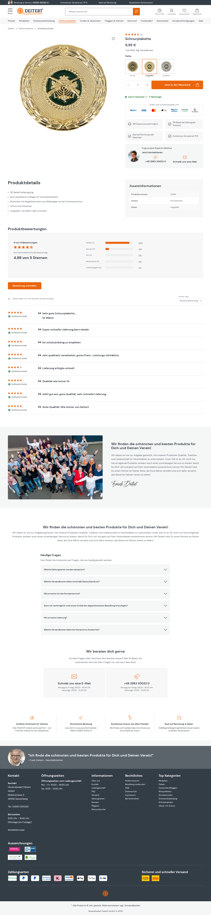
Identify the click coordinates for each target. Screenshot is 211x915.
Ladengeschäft (99, 788)
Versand (95, 795)
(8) (141, 35)
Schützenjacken (166, 802)
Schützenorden (166, 795)
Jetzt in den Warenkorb (177, 84)
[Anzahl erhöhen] (147, 85)
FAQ (93, 791)
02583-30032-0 (41, 3)
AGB (127, 788)
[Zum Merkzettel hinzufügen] (113, 39)
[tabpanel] (63, 201)
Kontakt (95, 784)
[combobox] (99, 11)
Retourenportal (98, 809)
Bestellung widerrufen (135, 784)
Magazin (95, 805)
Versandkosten (132, 905)
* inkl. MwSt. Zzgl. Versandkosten (139, 50)
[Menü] (11, 11)
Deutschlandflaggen (168, 788)
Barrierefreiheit (132, 798)
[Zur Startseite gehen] (33, 11)
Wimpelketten (165, 791)
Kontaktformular (16, 829)
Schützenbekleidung (168, 798)
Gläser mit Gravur (167, 805)
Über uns (96, 780)
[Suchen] (136, 11)
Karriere (95, 802)
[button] (105, 569)
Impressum (130, 795)
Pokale (162, 784)
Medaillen (163, 780)
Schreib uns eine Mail (185, 161)
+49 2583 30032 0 (155, 161)
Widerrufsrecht (132, 780)
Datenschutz (131, 791)
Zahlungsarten (98, 798)
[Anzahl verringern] (128, 85)
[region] (63, 88)
